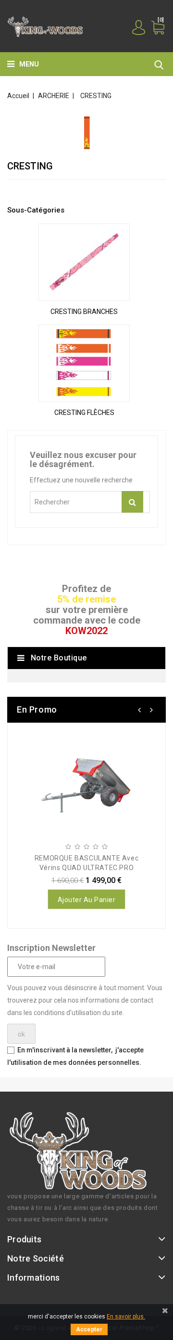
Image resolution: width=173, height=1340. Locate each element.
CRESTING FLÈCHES (84, 412)
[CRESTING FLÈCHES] (84, 363)
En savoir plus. (126, 1316)
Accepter (89, 1329)
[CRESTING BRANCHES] (84, 262)
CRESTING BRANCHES (84, 311)
